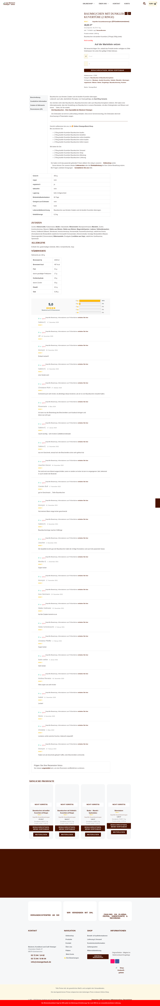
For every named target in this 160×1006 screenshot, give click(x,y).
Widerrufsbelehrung (94, 950)
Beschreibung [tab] (35, 97)
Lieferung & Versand (94, 939)
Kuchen (123, 82)
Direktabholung (96, 165)
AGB (101, 999)
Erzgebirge (105, 82)
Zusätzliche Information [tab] (38, 101)
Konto (127, 3)
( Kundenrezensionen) (120, 21)
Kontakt (116, 3)
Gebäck (113, 80)
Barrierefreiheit (127, 999)
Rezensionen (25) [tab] (36, 109)
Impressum (106, 999)
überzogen (125, 80)
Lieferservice (80, 165)
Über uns (102, 3)
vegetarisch (87, 82)
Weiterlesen (41, 834)
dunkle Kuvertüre (104, 80)
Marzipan (95, 80)
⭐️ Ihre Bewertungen (71, 958)
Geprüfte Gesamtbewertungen (101, 21)
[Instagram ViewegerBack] (133, 3)
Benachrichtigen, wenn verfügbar (107, 70)
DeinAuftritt (31, 1002)
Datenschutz (95, 999)
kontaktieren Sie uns (82, 168)
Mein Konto (69, 954)
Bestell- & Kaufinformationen (97, 936)
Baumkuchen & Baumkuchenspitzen (101, 77)
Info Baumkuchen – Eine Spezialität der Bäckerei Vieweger (71, 110)
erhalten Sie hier (83, 317)
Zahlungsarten (92, 947)
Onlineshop (87, 3)
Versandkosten (101, 30)
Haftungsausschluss (116, 999)
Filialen (68, 950)
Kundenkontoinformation (96, 943)
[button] (94, 3)
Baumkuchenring (115, 82)
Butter (99, 82)
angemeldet (46, 768)
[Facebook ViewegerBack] (138, 3)
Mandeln (119, 80)
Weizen (94, 82)
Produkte (68, 939)
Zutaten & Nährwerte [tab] (37, 105)
